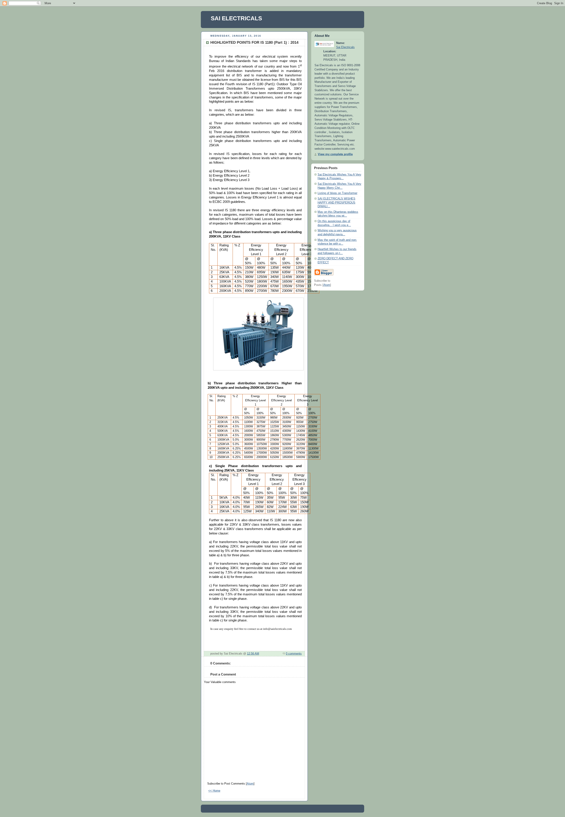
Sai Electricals (345, 47)
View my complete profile (335, 154)
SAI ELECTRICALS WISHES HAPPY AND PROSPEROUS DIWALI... (336, 202)
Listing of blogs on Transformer (337, 193)
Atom (250, 783)
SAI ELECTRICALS (236, 18)
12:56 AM (253, 653)
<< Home (214, 790)
